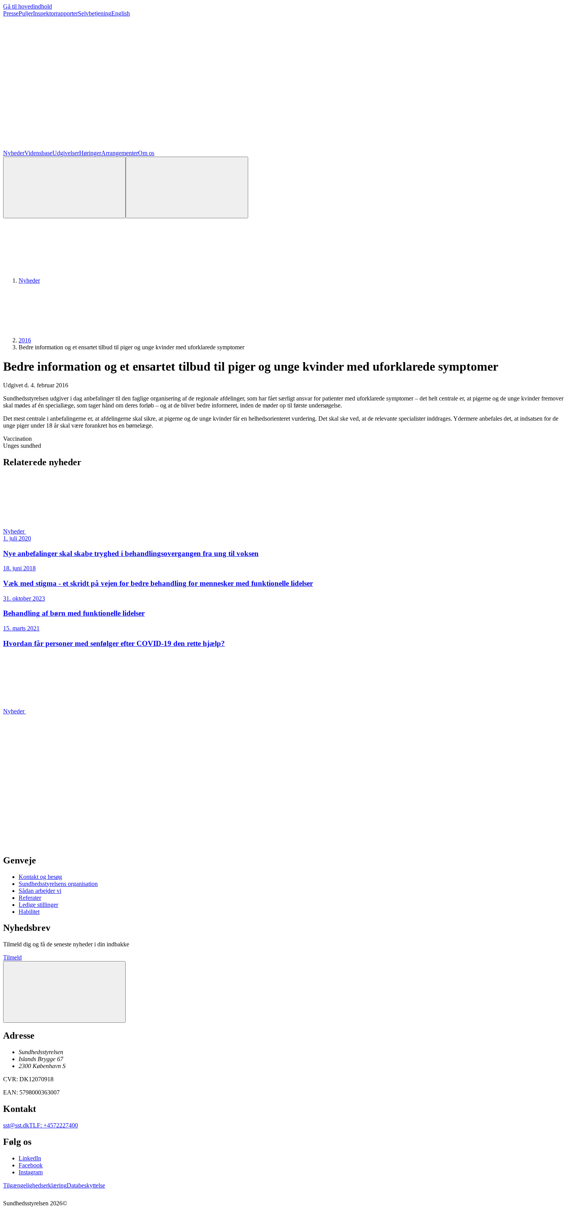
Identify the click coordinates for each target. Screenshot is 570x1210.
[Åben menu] (187, 187)
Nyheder (13, 153)
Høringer (90, 153)
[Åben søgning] (64, 187)
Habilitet (29, 911)
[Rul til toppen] (64, 992)
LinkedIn (30, 1158)
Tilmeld (12, 957)
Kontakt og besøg (40, 876)
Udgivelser (65, 153)
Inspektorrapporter (55, 13)
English (120, 13)
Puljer (26, 13)
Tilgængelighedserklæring (35, 1185)
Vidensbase (38, 153)
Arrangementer (119, 153)
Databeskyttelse (86, 1185)
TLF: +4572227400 (53, 1125)
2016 (25, 340)
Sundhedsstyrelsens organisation (58, 883)
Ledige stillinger (38, 904)
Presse (11, 13)
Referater (30, 897)
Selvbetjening (94, 13)
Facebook (31, 1165)
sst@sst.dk (16, 1125)
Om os (146, 153)
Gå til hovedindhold (27, 6)
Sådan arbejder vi (40, 890)
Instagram (31, 1172)
